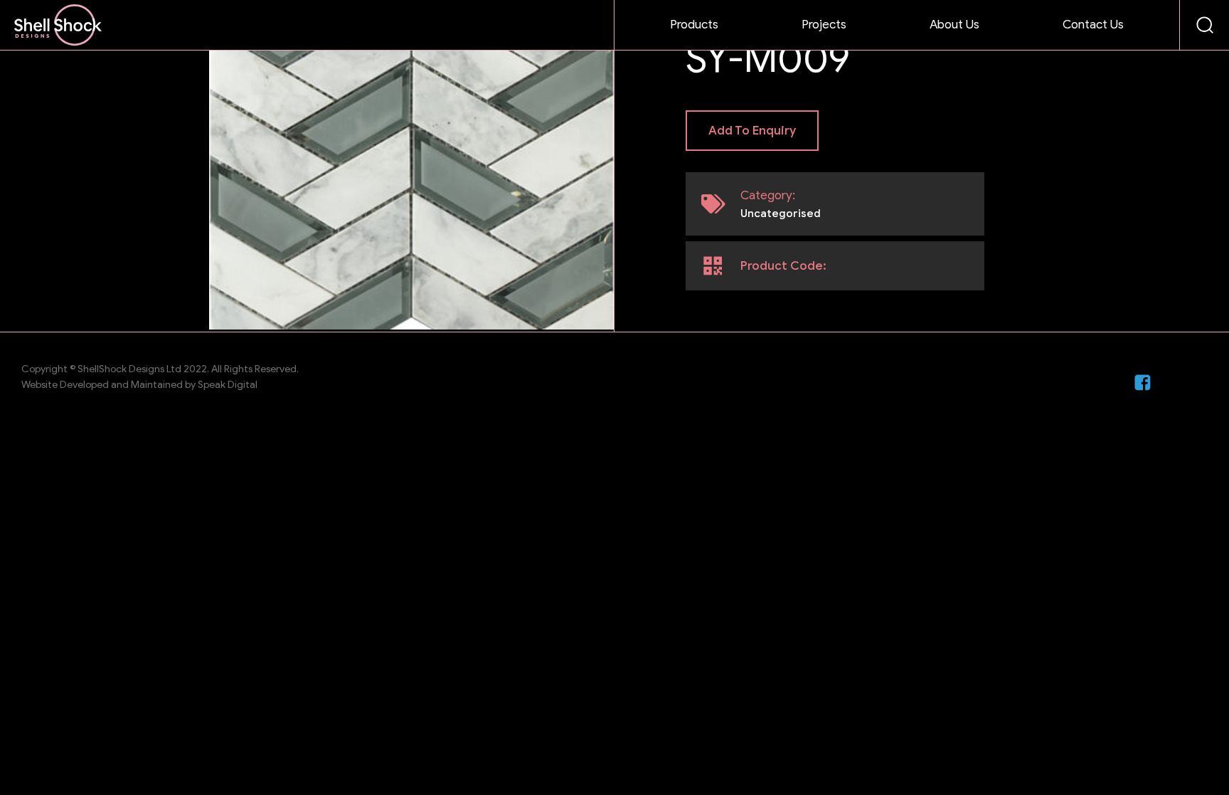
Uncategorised (780, 213)
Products (694, 24)
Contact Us (1093, 24)
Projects (824, 24)
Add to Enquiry (752, 130)
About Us (954, 24)
